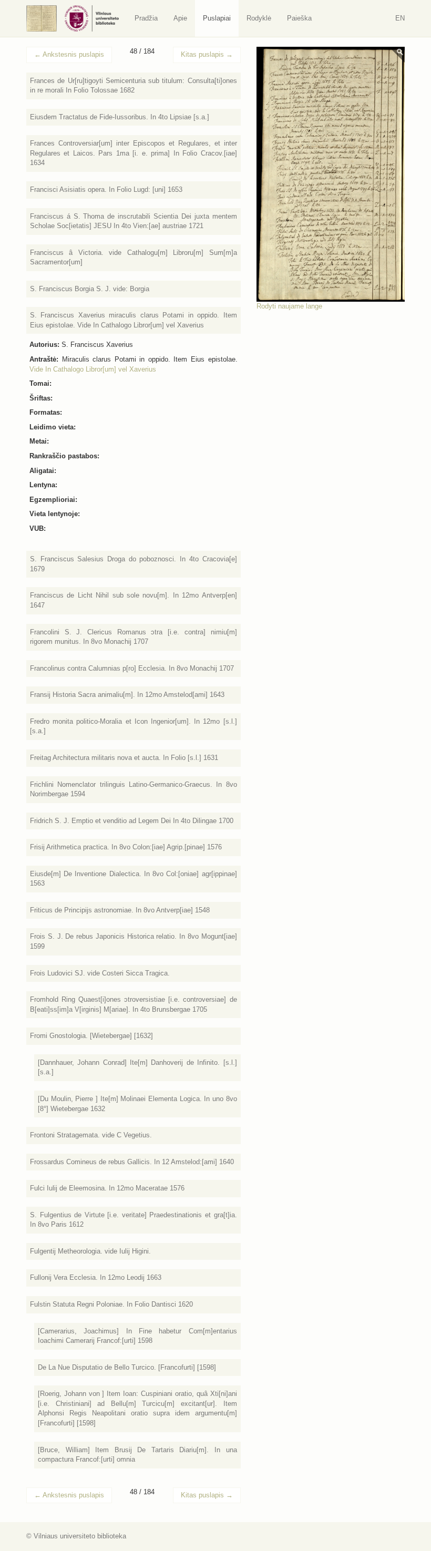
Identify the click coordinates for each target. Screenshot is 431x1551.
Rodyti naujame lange (289, 306)
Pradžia (146, 18)
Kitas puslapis (207, 54)
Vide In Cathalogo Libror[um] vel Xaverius (92, 369)
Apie (180, 18)
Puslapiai (217, 18)
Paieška (299, 18)
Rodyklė (259, 18)
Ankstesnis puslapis (69, 54)
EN (400, 18)
